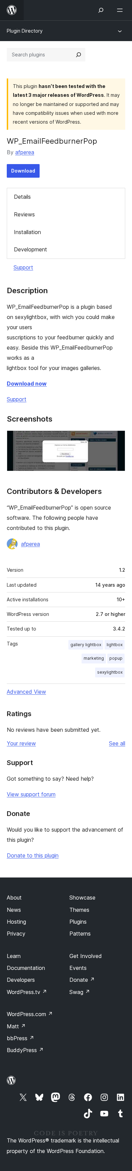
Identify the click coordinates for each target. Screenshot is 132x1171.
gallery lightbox (85, 644)
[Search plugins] (78, 54)
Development (30, 249)
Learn (14, 956)
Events (78, 967)
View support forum (31, 794)
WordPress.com (30, 1014)
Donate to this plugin (33, 855)
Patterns (80, 933)
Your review (21, 743)
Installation (27, 232)
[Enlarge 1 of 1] (116, 439)
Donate (82, 979)
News (14, 909)
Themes (79, 909)
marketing (94, 658)
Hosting (16, 921)
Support (23, 267)
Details (22, 196)
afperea (24, 152)
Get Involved (85, 956)
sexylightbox (110, 672)
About (14, 897)
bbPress (20, 1038)
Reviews (24, 214)
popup (116, 658)
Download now (27, 383)
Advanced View (26, 691)
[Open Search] (100, 10)
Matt (16, 1026)
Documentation (26, 967)
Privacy (16, 933)
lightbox (115, 644)
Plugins (78, 921)
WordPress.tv (27, 992)
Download (23, 171)
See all (117, 743)
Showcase (82, 897)
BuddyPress (25, 1050)
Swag (79, 992)
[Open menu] (121, 10)
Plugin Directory (25, 31)
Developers (21, 979)
